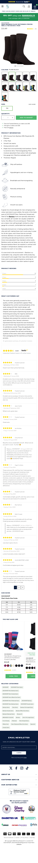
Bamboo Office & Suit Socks (22, 710)
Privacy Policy (24, 837)
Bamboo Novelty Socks (8, 710)
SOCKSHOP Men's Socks (17, 687)
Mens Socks (15, 707)
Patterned (14, 720)
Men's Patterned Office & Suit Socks (19, 724)
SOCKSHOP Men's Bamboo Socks (10, 690)
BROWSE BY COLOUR (8, 717)
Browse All (19, 714)
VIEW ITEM (13, 676)
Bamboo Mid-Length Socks (26, 707)
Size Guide (32, 104)
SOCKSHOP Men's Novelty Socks (10, 694)
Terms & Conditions (8, 837)
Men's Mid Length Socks (28, 717)
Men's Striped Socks (24, 720)
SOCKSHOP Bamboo (26, 700)
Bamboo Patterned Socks (8, 714)
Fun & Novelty (6, 720)
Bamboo (18, 717)
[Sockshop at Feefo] (19, 792)
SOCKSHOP (5, 687)
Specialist (33, 724)
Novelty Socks (6, 727)
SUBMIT (19, 753)
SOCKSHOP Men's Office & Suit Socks (11, 697)
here (25, 757)
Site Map (32, 837)
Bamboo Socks (6, 707)
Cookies (17, 837)
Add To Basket (26, 118)
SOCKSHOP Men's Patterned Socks (11, 700)
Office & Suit (5, 724)
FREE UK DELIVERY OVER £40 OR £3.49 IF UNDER (18, 11)
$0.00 (35, 8)
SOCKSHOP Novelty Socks (27, 704)
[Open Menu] (2, 6)
